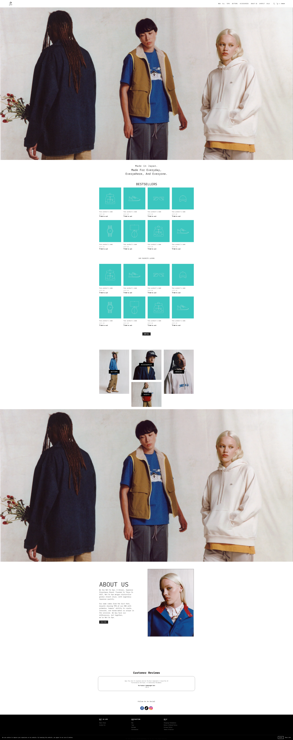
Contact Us (102, 723)
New (132, 721)
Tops (228, 3)
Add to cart (104, 214)
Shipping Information (170, 721)
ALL (223, 3)
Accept (280, 737)
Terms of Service (169, 728)
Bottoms (235, 3)
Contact (262, 3)
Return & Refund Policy (170, 723)
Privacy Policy (168, 725)
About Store (102, 721)
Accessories (244, 3)
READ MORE (104, 620)
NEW (219, 3)
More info (288, 737)
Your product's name (106, 210)
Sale (268, 3)
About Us (254, 3)
